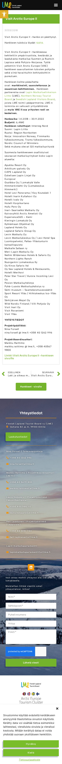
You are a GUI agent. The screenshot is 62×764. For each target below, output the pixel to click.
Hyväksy (31, 743)
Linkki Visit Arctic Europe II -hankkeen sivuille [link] (29, 357)
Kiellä (31, 752)
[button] (57, 708)
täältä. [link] (39, 42)
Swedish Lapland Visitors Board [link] (35, 99)
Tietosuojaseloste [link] (29, 759)
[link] (4, 14)
